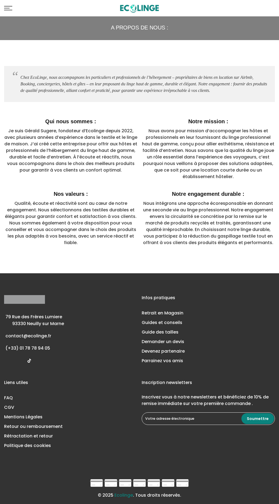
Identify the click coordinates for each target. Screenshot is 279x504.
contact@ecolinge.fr (28, 336)
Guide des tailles (160, 332)
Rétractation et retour (28, 436)
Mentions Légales (23, 417)
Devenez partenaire (163, 351)
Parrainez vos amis (162, 361)
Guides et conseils (162, 322)
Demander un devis (163, 341)
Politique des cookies (27, 445)
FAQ (8, 398)
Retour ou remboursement (33, 426)
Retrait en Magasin (162, 313)
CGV (9, 407)
